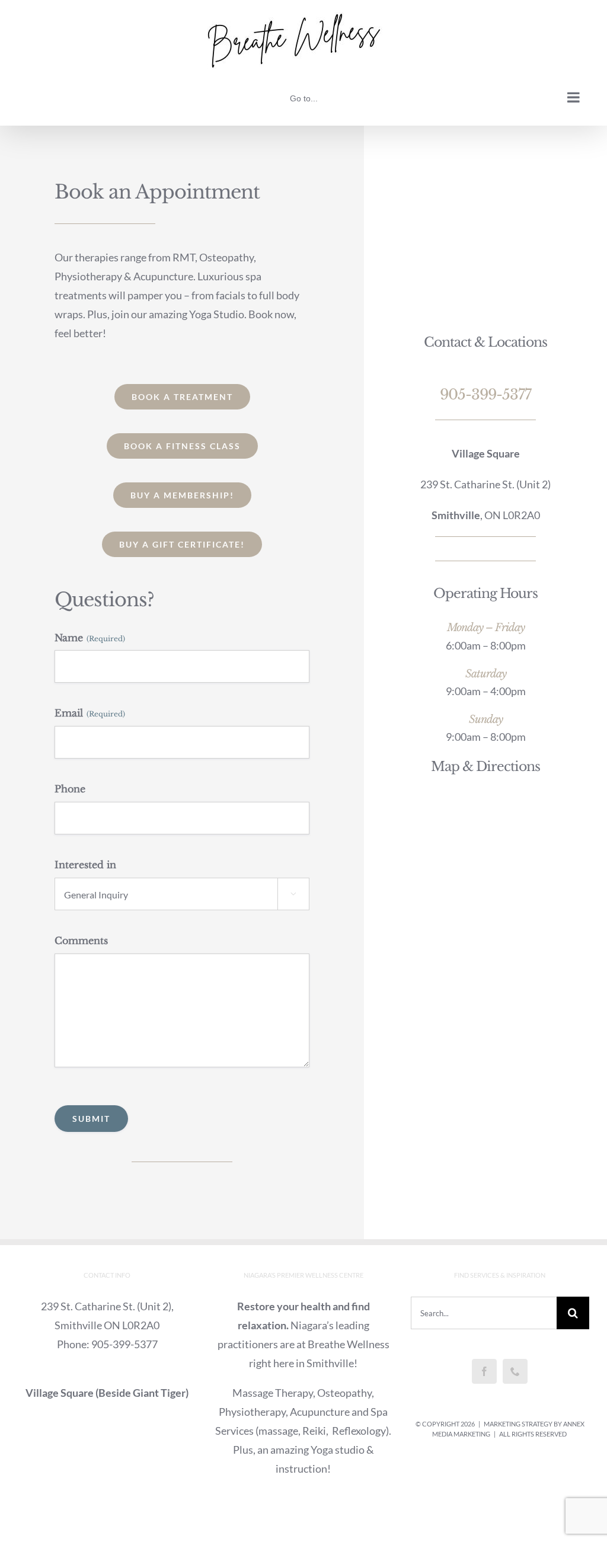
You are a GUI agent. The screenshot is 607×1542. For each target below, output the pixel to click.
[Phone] (515, 1371)
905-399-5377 (485, 394)
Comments (81, 940)
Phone (70, 789)
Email (90, 713)
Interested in (85, 865)
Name (90, 638)
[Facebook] (484, 1371)
